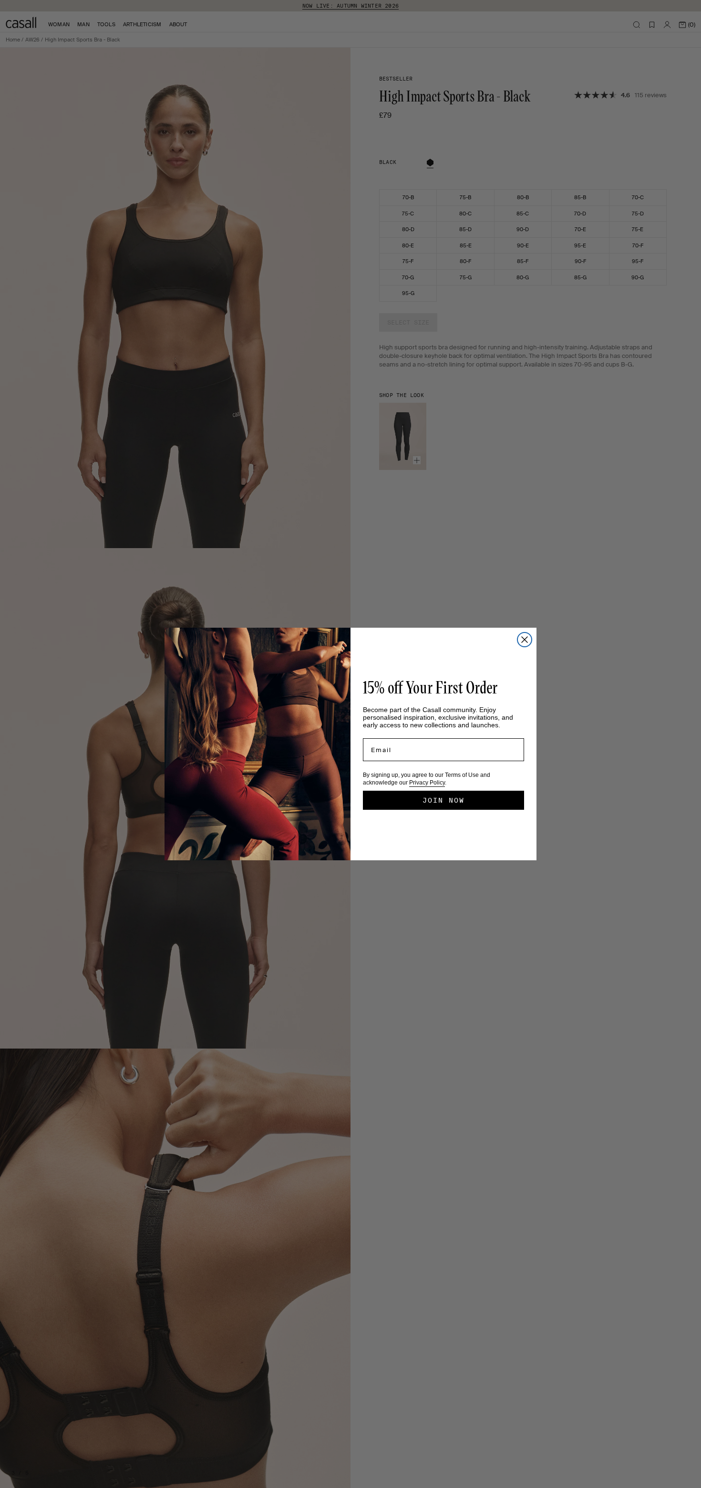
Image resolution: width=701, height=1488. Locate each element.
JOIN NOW (443, 800)
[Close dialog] (524, 639)
